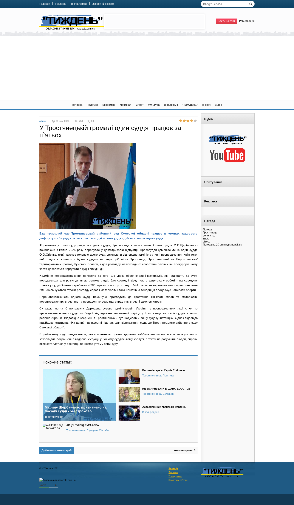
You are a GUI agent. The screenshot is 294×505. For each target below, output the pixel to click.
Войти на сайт (226, 21)
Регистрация (247, 21)
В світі (206, 104)
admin (42, 121)
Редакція (44, 3)
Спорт (140, 104)
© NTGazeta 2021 (49, 468)
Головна (77, 104)
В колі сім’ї (171, 104)
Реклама (60, 3)
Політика (92, 104)
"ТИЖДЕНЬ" (190, 104)
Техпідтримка (79, 3)
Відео (218, 104)
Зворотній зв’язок (103, 3)
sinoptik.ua (235, 244)
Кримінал (126, 104)
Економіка (108, 104)
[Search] (251, 3)
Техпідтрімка (175, 476)
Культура (154, 104)
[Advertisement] (147, 68)
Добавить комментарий (56, 450)
